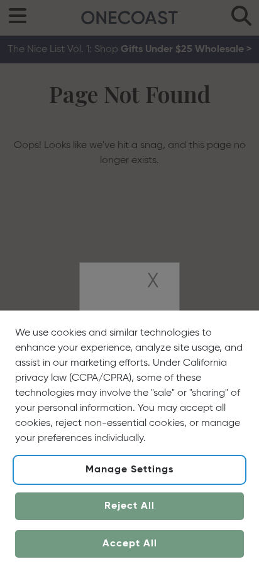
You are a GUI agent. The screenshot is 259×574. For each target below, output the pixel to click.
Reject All (129, 506)
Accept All (129, 544)
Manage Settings (129, 470)
